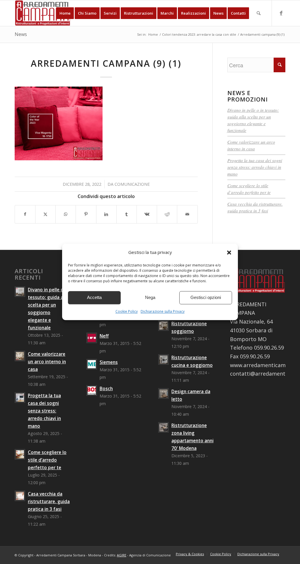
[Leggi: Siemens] (91, 364)
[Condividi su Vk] (147, 214)
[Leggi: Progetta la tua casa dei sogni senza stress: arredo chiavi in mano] (20, 397)
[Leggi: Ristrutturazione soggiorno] (163, 325)
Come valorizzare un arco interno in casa (47, 361)
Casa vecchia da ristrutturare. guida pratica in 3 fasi (49, 501)
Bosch (106, 388)
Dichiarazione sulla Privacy (163, 311)
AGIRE (121, 555)
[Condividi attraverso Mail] (187, 214)
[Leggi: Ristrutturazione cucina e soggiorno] (163, 359)
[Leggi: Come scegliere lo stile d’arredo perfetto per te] (20, 454)
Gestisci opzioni (205, 297)
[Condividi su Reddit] (167, 214)
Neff (104, 336)
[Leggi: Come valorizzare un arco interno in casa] (20, 356)
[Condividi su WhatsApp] (66, 214)
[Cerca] (258, 13)
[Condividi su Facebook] (25, 214)
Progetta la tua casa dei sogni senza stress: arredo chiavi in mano (254, 167)
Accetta (94, 297)
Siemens (109, 362)
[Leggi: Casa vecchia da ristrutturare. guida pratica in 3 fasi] (20, 496)
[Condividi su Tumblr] (127, 214)
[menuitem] (65, 13)
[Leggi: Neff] (91, 338)
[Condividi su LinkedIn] (106, 214)
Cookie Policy (126, 311)
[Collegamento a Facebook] (281, 12)
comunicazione (132, 184)
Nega (150, 297)
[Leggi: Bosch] (91, 390)
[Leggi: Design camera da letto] (163, 393)
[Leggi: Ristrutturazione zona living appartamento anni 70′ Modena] (163, 427)
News (21, 34)
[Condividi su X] (45, 214)
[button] (229, 252)
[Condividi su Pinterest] (86, 214)
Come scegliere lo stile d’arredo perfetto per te (47, 459)
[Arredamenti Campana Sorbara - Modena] (43, 13)
